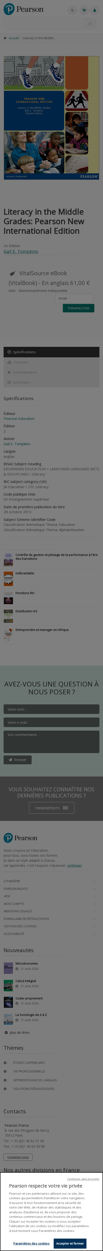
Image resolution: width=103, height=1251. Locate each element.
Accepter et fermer (70, 1243)
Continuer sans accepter (83, 1179)
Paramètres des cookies (31, 1243)
